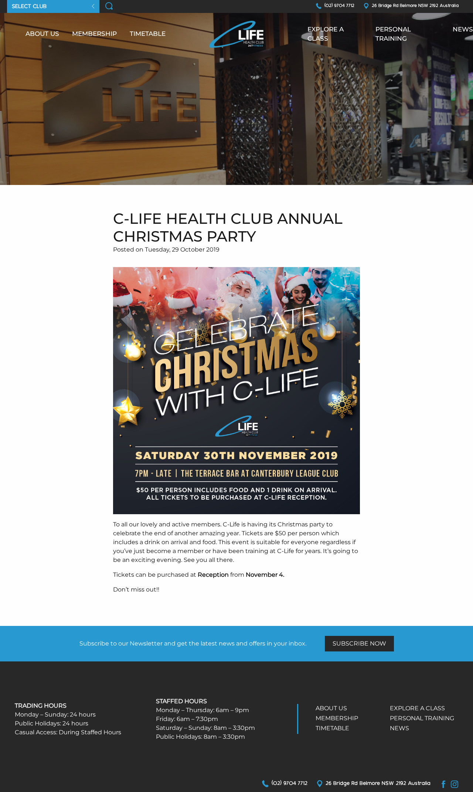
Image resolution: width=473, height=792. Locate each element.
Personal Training (393, 34)
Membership (94, 33)
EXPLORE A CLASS (325, 34)
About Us (42, 33)
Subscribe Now (359, 643)
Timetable (148, 33)
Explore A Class (417, 708)
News (463, 29)
